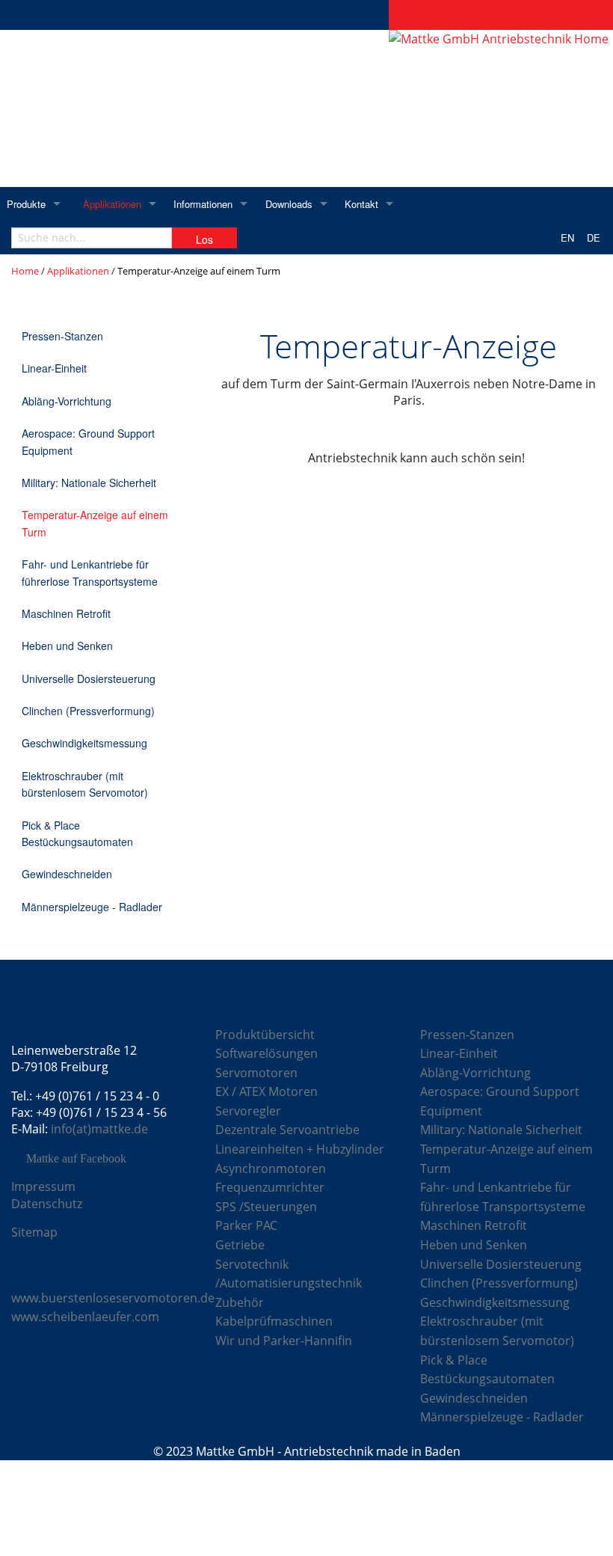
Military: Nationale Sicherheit (89, 482)
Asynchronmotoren (270, 1168)
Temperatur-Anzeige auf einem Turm (95, 523)
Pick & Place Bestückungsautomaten (77, 833)
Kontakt (361, 204)
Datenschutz (46, 1203)
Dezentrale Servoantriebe (287, 1129)
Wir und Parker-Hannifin (283, 1340)
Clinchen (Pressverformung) (88, 710)
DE (593, 237)
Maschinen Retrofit (66, 613)
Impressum (43, 1186)
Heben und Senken (67, 645)
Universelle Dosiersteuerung (88, 678)
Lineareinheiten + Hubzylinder (299, 1149)
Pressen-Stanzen (62, 335)
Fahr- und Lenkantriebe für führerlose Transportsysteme (90, 572)
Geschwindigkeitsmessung (84, 742)
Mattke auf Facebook (76, 1159)
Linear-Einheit (54, 368)
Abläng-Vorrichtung (66, 400)
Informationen (202, 204)
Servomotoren (256, 1073)
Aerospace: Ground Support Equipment (88, 441)
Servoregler (248, 1111)
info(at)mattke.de (99, 1129)
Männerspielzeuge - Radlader (92, 906)
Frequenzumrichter (269, 1187)
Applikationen (112, 204)
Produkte (26, 204)
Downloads (288, 204)
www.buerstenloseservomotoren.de (113, 1298)
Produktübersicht (265, 1034)
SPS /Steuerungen (266, 1206)
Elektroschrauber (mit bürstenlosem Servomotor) (85, 784)
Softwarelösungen (266, 1053)
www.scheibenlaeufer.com (85, 1316)
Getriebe (240, 1245)
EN (567, 237)
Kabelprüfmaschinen (274, 1321)
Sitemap (34, 1232)
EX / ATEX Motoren (266, 1091)
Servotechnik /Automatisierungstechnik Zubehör (288, 1283)
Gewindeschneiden (67, 873)
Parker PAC (246, 1225)
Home (25, 271)
